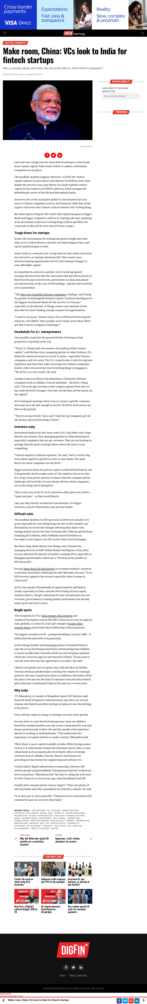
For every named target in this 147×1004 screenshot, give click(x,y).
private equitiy (59, 823)
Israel (63, 818)
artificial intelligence (27, 813)
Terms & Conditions (78, 975)
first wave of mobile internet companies (43, 294)
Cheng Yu (59, 813)
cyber (33, 816)
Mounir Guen (22, 823)
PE (48, 823)
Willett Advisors (40, 829)
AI (49, 811)
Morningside (83, 821)
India (18, 818)
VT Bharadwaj (23, 829)
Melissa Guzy (58, 821)
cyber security (46, 816)
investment (46, 818)
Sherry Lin (74, 823)
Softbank (20, 826)
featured (60, 816)
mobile (70, 821)
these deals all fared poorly (39, 568)
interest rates (30, 818)
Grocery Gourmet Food (11, 996)
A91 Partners (38, 811)
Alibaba (56, 811)
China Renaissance (76, 813)
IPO (55, 818)
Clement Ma (21, 816)
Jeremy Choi (74, 818)
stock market (35, 826)
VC (70, 826)
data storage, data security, (57, 615)
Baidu (44, 813)
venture (78, 826)
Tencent (48, 826)
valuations (60, 826)
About (62, 975)
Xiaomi (55, 829)
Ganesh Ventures (76, 816)
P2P (42, 823)
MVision (34, 823)
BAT (51, 813)
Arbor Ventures (71, 811)
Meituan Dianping (40, 821)
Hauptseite (5, 993)
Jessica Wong (22, 821)
